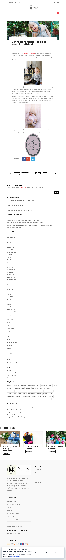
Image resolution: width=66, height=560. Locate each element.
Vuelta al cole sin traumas (14, 203)
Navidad (9, 357)
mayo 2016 (10, 272)
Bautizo (9, 322)
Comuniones (10, 328)
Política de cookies (15, 556)
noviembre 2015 (11, 279)
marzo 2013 (10, 302)
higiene (9, 348)
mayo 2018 (10, 240)
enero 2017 (10, 267)
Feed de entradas (12, 373)
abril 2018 (9, 242)
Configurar (58, 552)
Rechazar (48, 552)
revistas (45, 396)
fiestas (46, 391)
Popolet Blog (17, 228)
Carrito (37, 479)
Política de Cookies (12, 517)
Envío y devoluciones (13, 523)
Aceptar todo (38, 552)
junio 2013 (9, 294)
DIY (41, 391)
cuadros (49, 388)
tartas (24, 399)
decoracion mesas (20, 391)
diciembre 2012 (11, 309)
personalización (26, 396)
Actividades (10, 319)
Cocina (9, 325)
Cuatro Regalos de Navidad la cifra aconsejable (21, 200)
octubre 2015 (10, 282)
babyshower (44, 385)
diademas (36, 391)
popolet (16, 48)
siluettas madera (11, 399)
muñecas (39, 393)
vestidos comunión (39, 399)
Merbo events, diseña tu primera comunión (26, 220)
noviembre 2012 (11, 312)
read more (6, 453)
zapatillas (48, 399)
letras (19, 393)
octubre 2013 (10, 289)
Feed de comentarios (13, 375)
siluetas (51, 396)
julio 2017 (9, 255)
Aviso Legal (10, 510)
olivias (50, 393)
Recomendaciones (44, 48)
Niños (36, 48)
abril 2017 (9, 260)
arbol (38, 385)
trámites (30, 399)
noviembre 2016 (11, 269)
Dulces (9, 339)
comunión (42, 388)
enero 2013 (10, 307)
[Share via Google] (28, 160)
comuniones (35, 388)
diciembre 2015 (11, 277)
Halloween (10, 345)
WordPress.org (11, 378)
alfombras (23, 385)
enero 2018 (10, 250)
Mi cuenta (38, 469)
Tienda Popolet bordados (14, 526)
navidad (45, 393)
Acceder (9, 370)
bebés (55, 385)
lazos (15, 393)
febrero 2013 (10, 304)
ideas (56, 391)
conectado (23, 187)
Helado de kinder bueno (14, 208)
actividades (16, 385)
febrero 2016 (10, 274)
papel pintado (10, 396)
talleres (20, 399)
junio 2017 (9, 257)
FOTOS (51, 391)
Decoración (10, 334)
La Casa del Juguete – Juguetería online (22, 173)
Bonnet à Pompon (29, 53)
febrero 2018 (10, 247)
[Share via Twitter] (33, 160)
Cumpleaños (10, 331)
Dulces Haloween (12, 342)
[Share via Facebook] (24, 160)
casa (22, 388)
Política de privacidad (13, 513)
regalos (39, 396)
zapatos (55, 399)
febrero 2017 (10, 265)
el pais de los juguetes (13, 223)
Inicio (14, 218)
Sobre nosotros (11, 501)
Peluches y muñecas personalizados (32, 223)
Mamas (25, 393)
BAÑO (50, 385)
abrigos (9, 385)
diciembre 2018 (11, 235)
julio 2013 (9, 292)
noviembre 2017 (11, 252)
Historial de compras (41, 476)
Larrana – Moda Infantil (41, 173)
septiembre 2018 (11, 237)
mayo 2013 (10, 297)
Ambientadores (31, 385)
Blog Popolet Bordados (13, 504)
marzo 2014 (10, 284)
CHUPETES (28, 388)
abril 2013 (9, 299)
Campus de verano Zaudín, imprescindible (19, 210)
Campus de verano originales (15, 205)
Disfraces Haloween (12, 337)
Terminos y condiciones (14, 520)
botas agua (17, 388)
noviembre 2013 (11, 287)
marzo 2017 (10, 262)
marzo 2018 (10, 245)
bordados (9, 388)
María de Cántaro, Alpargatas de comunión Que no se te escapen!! (33, 225)
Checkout (38, 482)
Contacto (9, 507)
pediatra (18, 396)
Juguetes (9, 351)
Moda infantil (31, 48)
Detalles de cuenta (40, 473)
